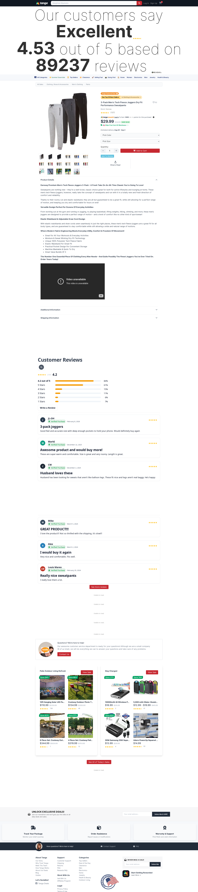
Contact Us (64, 654)
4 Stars (41, 389)
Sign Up (153, 3)
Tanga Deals (43, 883)
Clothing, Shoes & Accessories (58, 84)
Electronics (138, 77)
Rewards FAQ (62, 870)
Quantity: (105, 147)
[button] (153, 117)
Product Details (47, 180)
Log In (146, 3)
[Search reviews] (41, 367)
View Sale (87, 672)
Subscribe (155, 864)
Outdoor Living (84, 880)
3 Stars (41, 393)
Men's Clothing (77, 84)
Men (145, 77)
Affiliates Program (64, 881)
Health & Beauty (163, 77)
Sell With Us (61, 878)
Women (129, 77)
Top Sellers (72, 77)
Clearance (85, 77)
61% (106, 385)
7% (106, 401)
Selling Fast (97, 77)
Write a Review (47, 407)
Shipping (60, 863)
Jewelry (152, 77)
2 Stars (41, 397)
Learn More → (136, 875)
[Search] (139, 3)
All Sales (40, 84)
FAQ (137, 846)
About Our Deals (42, 870)
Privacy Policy (62, 889)
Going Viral (110, 77)
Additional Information (50, 310)
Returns (60, 865)
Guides (38, 875)
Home (121, 77)
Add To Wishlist (107, 156)
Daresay (108, 109)
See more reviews (99, 587)
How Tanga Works (42, 868)
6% (106, 397)
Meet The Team (41, 865)
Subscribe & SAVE (161, 814)
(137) (112, 112)
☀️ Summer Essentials (57, 77)
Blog (37, 873)
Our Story (39, 861)
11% (106, 393)
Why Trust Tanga (42, 863)
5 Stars (41, 385)
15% (106, 389)
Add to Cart (141, 151)
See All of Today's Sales (99, 762)
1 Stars (41, 401)
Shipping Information (50, 318)
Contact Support (109, 846)
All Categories (42, 77)
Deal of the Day (85, 863)
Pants (88, 84)
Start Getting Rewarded (141, 873)
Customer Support (64, 861)
